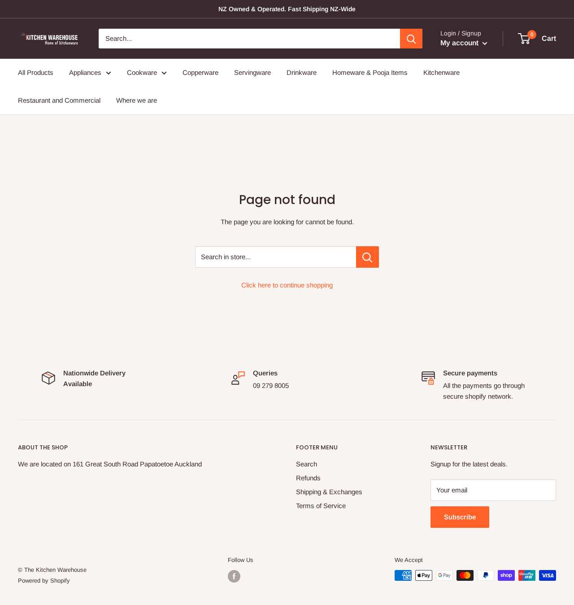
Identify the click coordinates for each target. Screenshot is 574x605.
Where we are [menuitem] (136, 100)
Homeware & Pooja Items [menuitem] (370, 72)
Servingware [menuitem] (252, 72)
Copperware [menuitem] (200, 72)
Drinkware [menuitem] (302, 72)
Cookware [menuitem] (142, 72)
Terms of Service (321, 505)
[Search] (411, 38)
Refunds (308, 478)
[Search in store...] (367, 257)
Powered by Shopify (44, 580)
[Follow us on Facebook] (234, 576)
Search (306, 464)
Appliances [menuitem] (85, 72)
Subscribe (460, 517)
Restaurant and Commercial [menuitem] (59, 100)
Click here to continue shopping (287, 285)
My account (460, 43)
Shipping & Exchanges (329, 492)
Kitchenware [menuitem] (441, 72)
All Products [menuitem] (35, 72)
